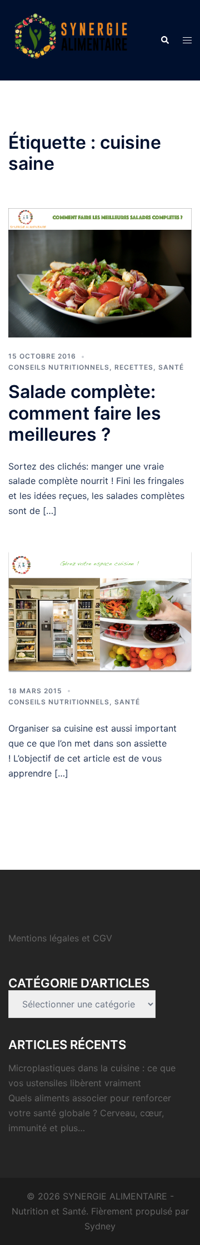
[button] (164, 40)
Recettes (133, 367)
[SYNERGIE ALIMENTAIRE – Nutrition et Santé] (70, 39)
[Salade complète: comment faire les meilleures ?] (100, 272)
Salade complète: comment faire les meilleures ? (84, 413)
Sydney (100, 1226)
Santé (171, 367)
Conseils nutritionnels (58, 367)
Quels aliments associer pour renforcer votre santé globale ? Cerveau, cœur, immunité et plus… (89, 1112)
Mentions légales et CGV (60, 938)
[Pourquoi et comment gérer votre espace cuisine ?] (100, 611)
